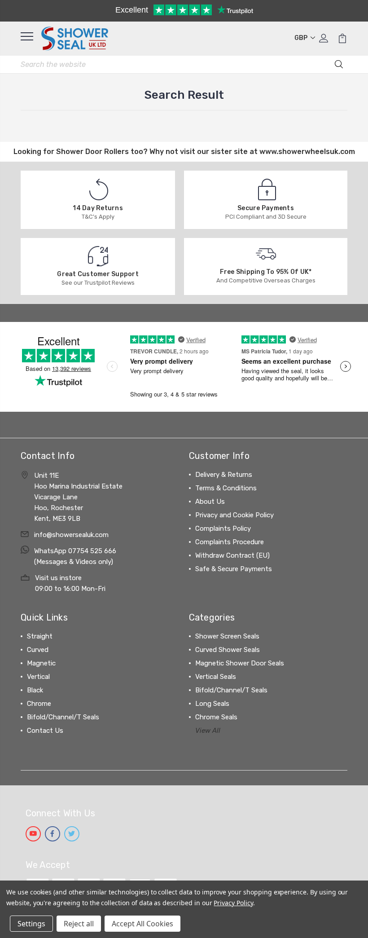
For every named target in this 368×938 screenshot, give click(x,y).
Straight (40, 636)
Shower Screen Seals (227, 636)
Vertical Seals (215, 677)
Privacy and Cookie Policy (234, 515)
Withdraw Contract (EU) (232, 555)
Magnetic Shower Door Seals (239, 663)
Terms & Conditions (226, 488)
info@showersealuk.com (71, 535)
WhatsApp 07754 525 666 (75, 551)
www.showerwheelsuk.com (307, 151)
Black (35, 690)
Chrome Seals (216, 717)
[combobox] (184, 64)
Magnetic (41, 663)
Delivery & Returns (223, 475)
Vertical (38, 677)
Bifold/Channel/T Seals (63, 717)
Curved (37, 650)
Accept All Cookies (142, 924)
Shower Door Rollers (92, 151)
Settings (31, 924)
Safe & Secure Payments (233, 569)
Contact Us (45, 731)
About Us (210, 502)
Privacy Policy (233, 902)
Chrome (39, 704)
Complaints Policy (223, 528)
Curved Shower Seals (227, 650)
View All (207, 731)
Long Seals (212, 704)
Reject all (79, 924)
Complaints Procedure (229, 542)
